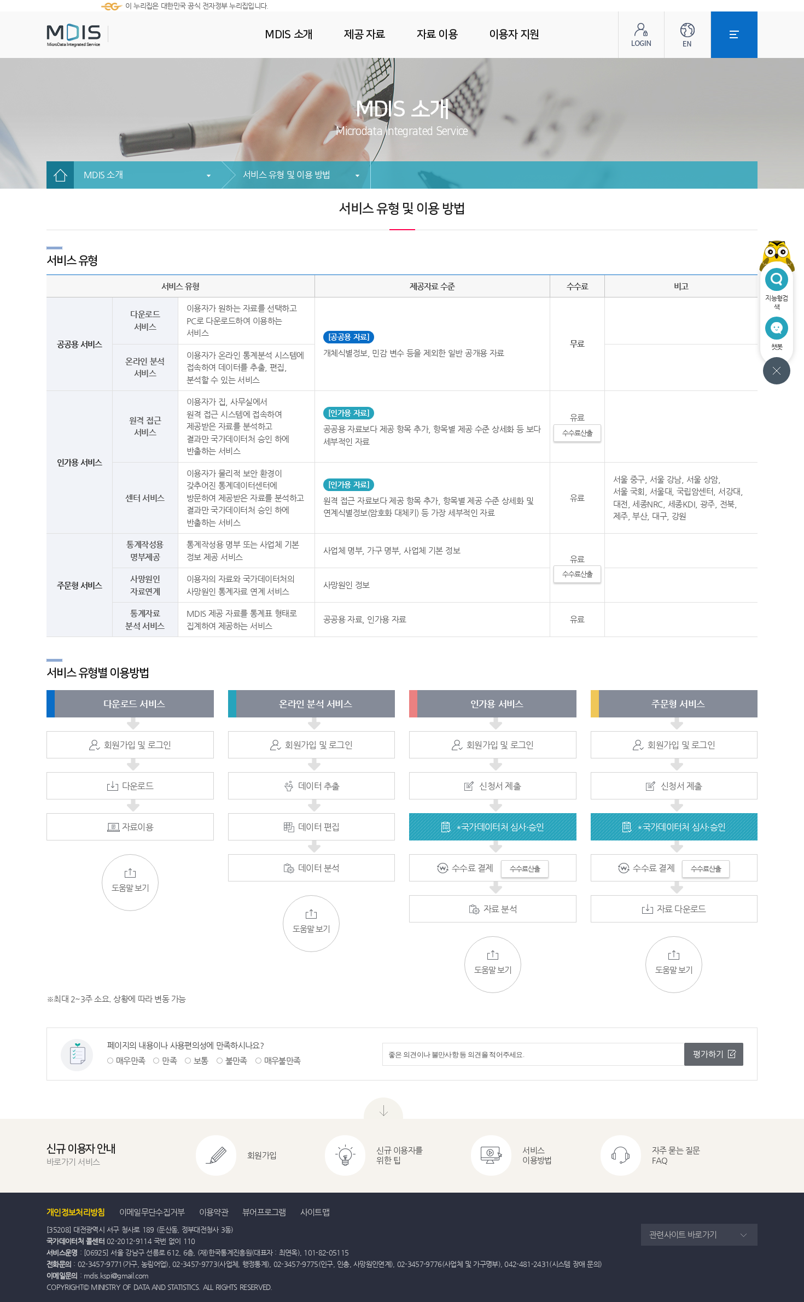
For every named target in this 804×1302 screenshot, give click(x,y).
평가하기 (708, 1054)
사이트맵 (314, 1212)
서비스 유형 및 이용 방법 (286, 175)
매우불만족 (282, 1060)
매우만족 (130, 1060)
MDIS (101, 35)
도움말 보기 (130, 887)
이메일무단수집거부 (152, 1212)
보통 (201, 1060)
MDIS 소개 (103, 175)
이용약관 (213, 1212)
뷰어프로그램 (264, 1212)
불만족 (236, 1060)
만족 (169, 1060)
